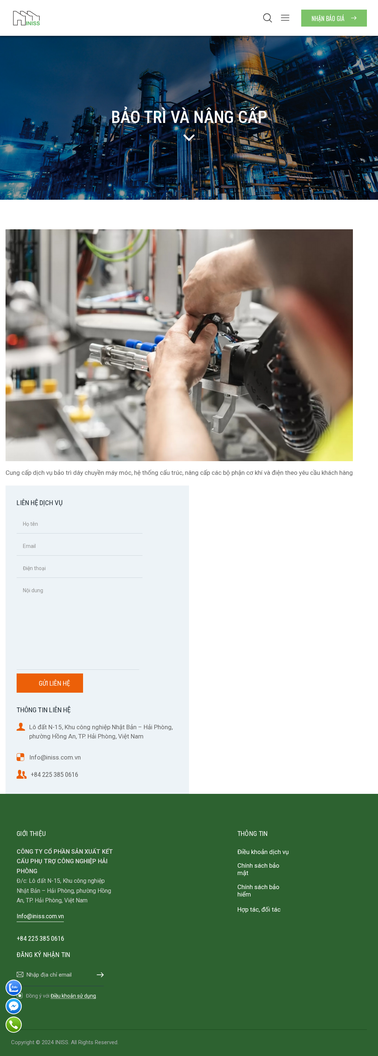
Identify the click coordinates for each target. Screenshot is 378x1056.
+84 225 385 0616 (54, 774)
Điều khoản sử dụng (73, 996)
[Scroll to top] (358, 1042)
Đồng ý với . (61, 996)
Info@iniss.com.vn (55, 757)
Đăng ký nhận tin (98, 975)
